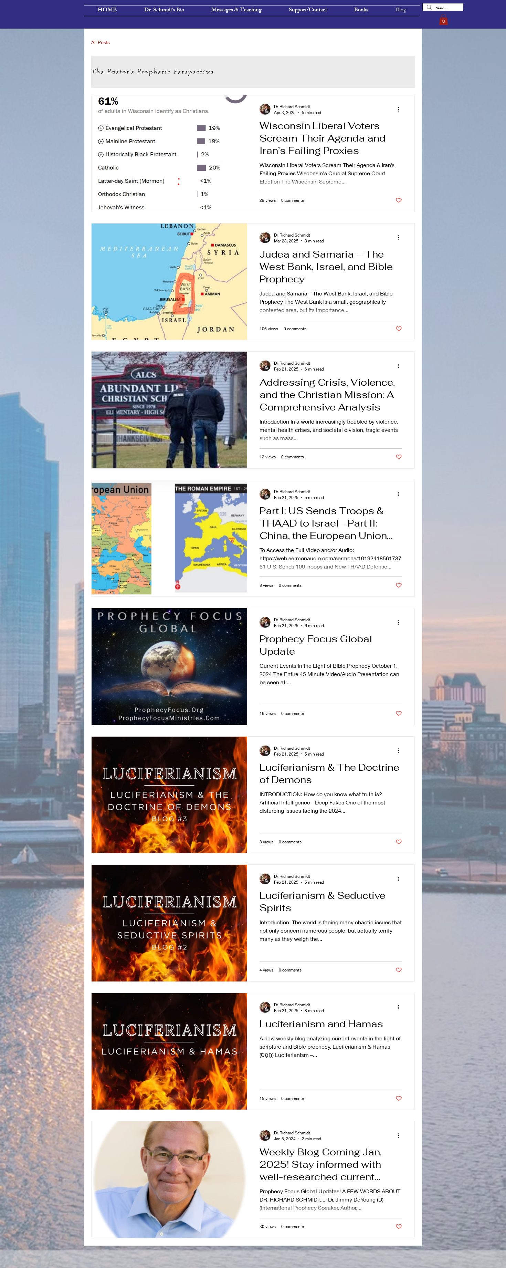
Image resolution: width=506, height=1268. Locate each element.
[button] (443, 19)
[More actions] (401, 109)
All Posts (100, 42)
